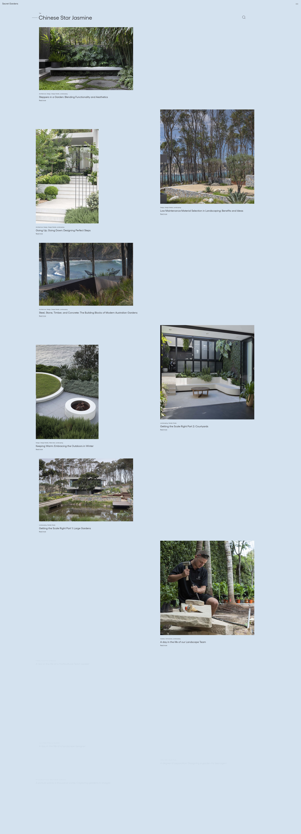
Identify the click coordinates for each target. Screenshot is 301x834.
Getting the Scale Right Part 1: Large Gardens (65, 528)
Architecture (42, 93)
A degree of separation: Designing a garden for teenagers (193, 761)
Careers (38, 658)
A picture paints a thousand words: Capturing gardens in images (73, 780)
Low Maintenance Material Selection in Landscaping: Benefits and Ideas (201, 210)
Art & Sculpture (40, 777)
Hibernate (52, 442)
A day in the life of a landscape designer (62, 744)
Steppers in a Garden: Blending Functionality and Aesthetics (73, 97)
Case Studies (43, 740)
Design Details (55, 93)
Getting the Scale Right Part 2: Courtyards (184, 426)
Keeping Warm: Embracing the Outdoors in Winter (65, 446)
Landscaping (63, 93)
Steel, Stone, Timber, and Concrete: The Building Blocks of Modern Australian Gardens (88, 312)
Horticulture (44, 658)
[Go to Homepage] (2, 4)
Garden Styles (172, 423)
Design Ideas (164, 757)
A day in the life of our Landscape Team (183, 642)
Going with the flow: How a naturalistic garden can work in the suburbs (80, 797)
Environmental (52, 794)
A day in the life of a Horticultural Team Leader (62, 661)
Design (49, 93)
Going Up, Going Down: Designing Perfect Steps (63, 230)
